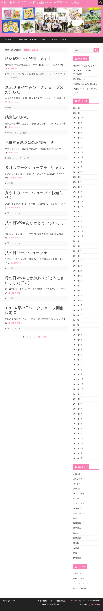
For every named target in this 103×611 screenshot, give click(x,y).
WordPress (95, 604)
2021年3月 (77, 196)
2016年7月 (77, 404)
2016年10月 (78, 389)
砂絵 (75, 552)
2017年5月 (77, 354)
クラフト (77, 488)
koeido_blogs (31, 50)
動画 (75, 518)
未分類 (24, 132)
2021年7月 (77, 182)
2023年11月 (78, 157)
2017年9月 (77, 334)
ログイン (77, 573)
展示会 (76, 533)
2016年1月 (77, 433)
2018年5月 (77, 295)
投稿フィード (78, 578)
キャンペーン (78, 483)
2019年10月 (78, 236)
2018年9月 (77, 275)
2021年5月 (77, 187)
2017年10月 (78, 330)
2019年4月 (77, 261)
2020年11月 (78, 201)
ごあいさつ (78, 479)
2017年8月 (77, 339)
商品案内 (77, 528)
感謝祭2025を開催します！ (28, 58)
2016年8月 (77, 399)
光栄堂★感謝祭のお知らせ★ (29, 142)
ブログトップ (7, 39)
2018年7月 (77, 285)
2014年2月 (77, 458)
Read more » (11, 68)
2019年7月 (77, 251)
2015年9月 (77, 453)
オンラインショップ (59, 39)
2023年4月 (77, 172)
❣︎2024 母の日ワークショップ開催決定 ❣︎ (34, 310)
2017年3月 (77, 364)
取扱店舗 (77, 523)
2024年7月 (77, 127)
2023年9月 (77, 162)
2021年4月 (77, 192)
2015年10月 (78, 448)
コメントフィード (80, 583)
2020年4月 (77, 216)
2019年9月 (77, 241)
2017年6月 (77, 349)
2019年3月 (77, 266)
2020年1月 (77, 226)
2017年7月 (77, 344)
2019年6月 (77, 256)
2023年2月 (77, 177)
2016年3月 (77, 423)
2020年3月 (77, 221)
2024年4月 (77, 142)
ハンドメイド (53, 74)
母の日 (76, 548)
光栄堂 (16, 77)
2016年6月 (77, 409)
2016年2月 (77, 428)
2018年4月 (77, 300)
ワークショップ (13, 74)
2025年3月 (77, 113)
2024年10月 (78, 117)
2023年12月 (78, 152)
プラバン (77, 508)
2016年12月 (78, 379)
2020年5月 (77, 211)
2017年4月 (77, 359)
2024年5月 (77, 137)
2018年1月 (77, 315)
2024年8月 (77, 122)
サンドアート (78, 493)
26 (39, 336)
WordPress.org (79, 588)
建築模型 (77, 538)
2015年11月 (78, 443)
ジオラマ (77, 498)
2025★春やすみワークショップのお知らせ (34, 89)
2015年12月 (78, 438)
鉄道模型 (77, 557)
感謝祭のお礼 (16, 117)
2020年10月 (78, 206)
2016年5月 (77, 413)
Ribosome (74, 600)
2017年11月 (78, 325)
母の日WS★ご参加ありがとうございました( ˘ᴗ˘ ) (34, 280)
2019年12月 (78, 231)
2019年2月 (77, 270)
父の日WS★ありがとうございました (35, 225)
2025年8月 (77, 108)
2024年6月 (77, 132)
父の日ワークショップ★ (26, 252)
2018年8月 (77, 280)
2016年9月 (77, 394)
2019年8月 (77, 246)
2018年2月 (77, 310)
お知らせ (43, 74)
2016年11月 (78, 384)
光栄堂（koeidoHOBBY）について (32, 39)
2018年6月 (77, 290)
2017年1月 (77, 374)
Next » (45, 336)
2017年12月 (78, 320)
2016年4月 (77, 418)
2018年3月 (77, 305)
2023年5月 (77, 167)
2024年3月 (77, 147)
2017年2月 (77, 369)
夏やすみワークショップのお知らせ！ (34, 195)
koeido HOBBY (31, 74)
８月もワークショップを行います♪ (35, 167)
